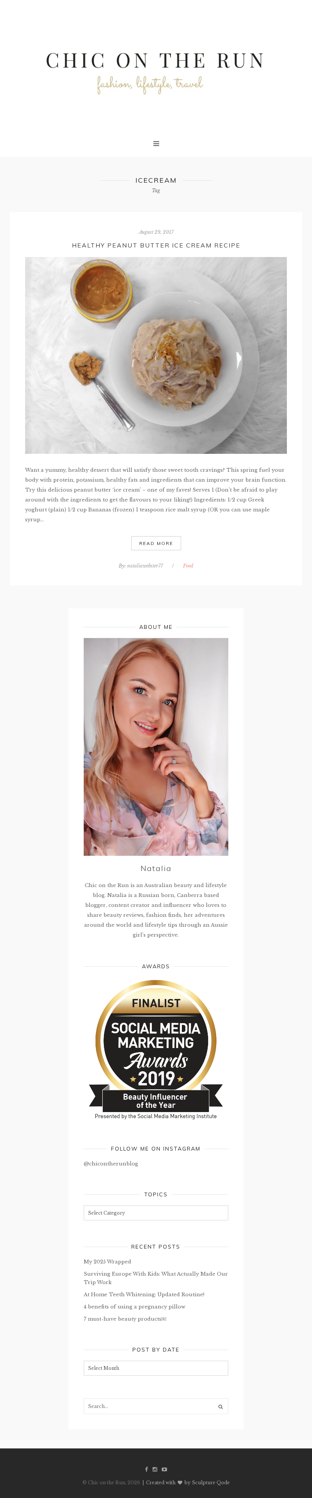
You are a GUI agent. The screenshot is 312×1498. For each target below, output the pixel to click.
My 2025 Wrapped (107, 1262)
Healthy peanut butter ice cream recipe (156, 245)
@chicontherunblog (111, 1163)
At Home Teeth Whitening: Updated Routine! (144, 1294)
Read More (156, 543)
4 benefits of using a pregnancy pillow (134, 1307)
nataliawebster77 (145, 566)
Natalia (156, 868)
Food (188, 566)
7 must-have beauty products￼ (125, 1319)
